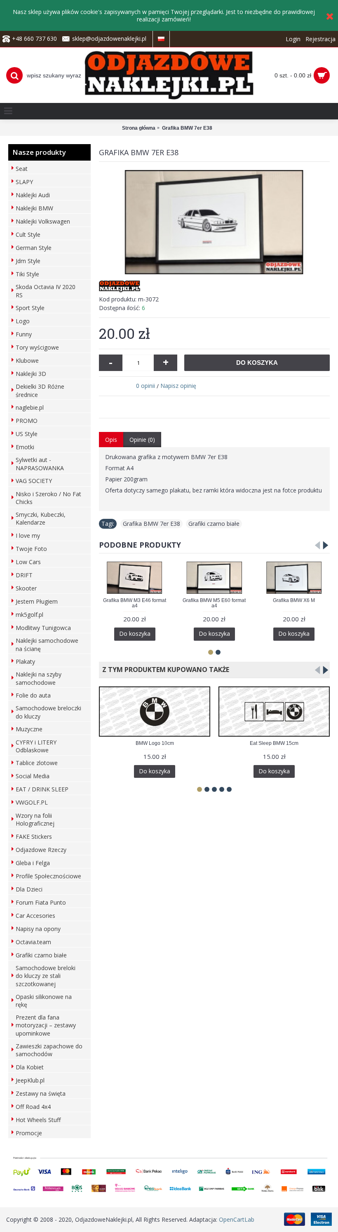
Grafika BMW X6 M (294, 600)
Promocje (29, 1133)
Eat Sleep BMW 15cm (274, 743)
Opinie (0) (142, 439)
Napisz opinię (178, 386)
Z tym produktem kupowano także (164, 669)
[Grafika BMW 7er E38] (214, 222)
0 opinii (145, 386)
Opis (111, 439)
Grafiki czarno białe (213, 523)
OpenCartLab (236, 1219)
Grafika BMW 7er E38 (151, 523)
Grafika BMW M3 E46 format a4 (134, 603)
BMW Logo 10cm (155, 743)
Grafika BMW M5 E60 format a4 (214, 603)
